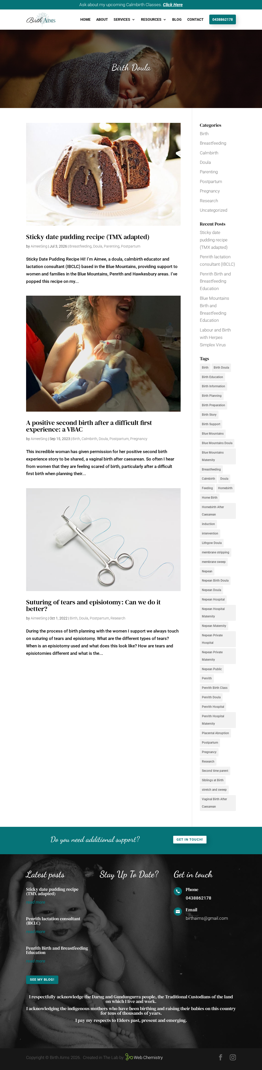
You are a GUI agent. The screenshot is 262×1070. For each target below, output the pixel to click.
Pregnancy (138, 439)
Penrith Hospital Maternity (213, 719)
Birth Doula (221, 367)
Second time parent (215, 771)
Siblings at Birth (213, 780)
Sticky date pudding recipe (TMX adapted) (87, 236)
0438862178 (222, 19)
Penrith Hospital (213, 707)
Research (118, 618)
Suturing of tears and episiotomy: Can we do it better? (93, 605)
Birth (76, 439)
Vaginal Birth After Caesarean (214, 802)
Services (122, 19)
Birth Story (209, 414)
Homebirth (225, 488)
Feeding (207, 488)
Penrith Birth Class (214, 688)
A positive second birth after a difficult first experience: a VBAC (89, 426)
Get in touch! (190, 839)
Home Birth (209, 497)
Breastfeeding (80, 246)
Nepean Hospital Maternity (213, 612)
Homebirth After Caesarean (213, 510)
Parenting (111, 246)
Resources (151, 19)
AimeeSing (39, 246)
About (102, 19)
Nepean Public (212, 669)
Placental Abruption (215, 733)
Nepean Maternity (214, 626)
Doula (97, 246)
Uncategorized (213, 210)
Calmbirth (89, 439)
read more (35, 902)
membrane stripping (215, 552)
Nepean (207, 571)
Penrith (207, 678)
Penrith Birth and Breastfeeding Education (215, 281)
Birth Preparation (213, 405)
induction (208, 524)
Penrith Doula (211, 697)
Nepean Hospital (213, 599)
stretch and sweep (214, 789)
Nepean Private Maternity (212, 655)
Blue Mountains (213, 433)
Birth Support (211, 424)
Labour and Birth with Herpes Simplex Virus (215, 337)
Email (191, 909)
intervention (210, 533)
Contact (195, 19)
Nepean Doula (211, 590)
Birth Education (212, 377)
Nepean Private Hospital (212, 639)
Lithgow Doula (212, 543)
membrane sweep (214, 562)
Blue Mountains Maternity (213, 456)
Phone (192, 889)
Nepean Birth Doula (215, 580)
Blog (177, 19)
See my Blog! (42, 979)
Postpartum (130, 246)
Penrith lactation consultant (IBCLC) (53, 921)
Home (85, 19)
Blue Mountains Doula (217, 443)
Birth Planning (212, 396)
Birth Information (213, 386)
